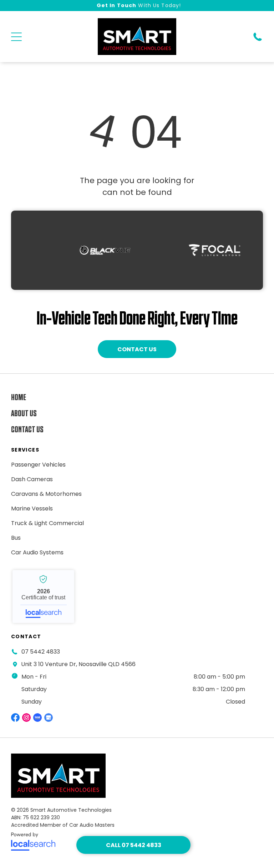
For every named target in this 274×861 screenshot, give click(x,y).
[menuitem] (109, 397)
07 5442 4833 (40, 652)
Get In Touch (116, 5)
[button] (16, 36)
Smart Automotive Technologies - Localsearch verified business (43, 596)
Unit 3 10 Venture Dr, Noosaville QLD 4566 (78, 664)
